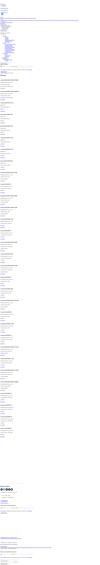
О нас (1, 22)
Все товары (33, 18)
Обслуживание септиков (32, 20)
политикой (30, 69)
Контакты (10, 22)
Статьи (8, 25)
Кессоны (9, 18)
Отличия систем (13, 537)
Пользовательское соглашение (14, 547)
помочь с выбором (4, 64)
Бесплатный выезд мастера (5, 20)
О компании (5, 53)
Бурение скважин (40, 20)
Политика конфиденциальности (26, 547)
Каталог (2, 18)
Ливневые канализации (19, 18)
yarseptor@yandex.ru (4, 8)
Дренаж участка (66, 20)
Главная (2, 72)
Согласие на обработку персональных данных (42, 547)
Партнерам (2, 23)
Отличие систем (3, 25)
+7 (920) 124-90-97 (4, 10)
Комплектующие (27, 18)
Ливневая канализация (9, 52)
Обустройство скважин (48, 20)
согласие (4, 69)
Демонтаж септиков (23, 20)
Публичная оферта (4, 547)
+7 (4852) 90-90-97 (4, 12)
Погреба (13, 18)
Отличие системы (8, 59)
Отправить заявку (4, 563)
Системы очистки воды (58, 20)
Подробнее (2, 88)
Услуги (4, 43)
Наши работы (5, 22)
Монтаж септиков (15, 20)
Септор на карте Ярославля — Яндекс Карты (16, 483)
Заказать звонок (3, 30)
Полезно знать (5, 58)
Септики (5, 18)
